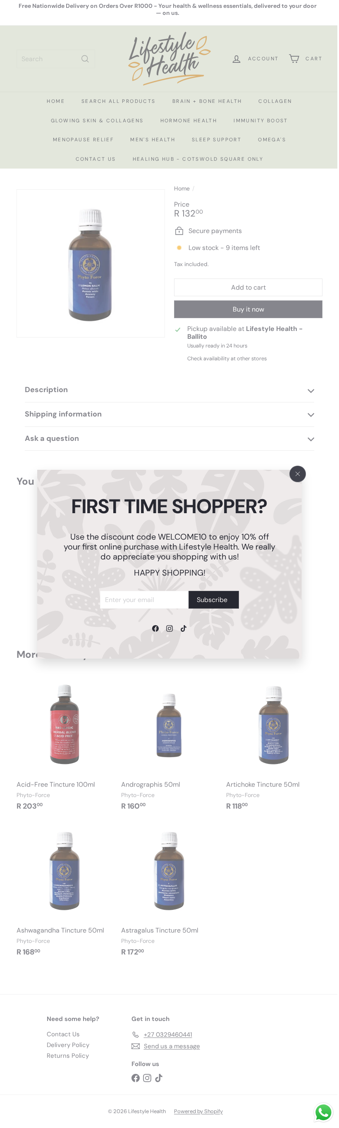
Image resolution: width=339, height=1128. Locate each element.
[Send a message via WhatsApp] (317, 1112)
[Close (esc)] (297, 474)
